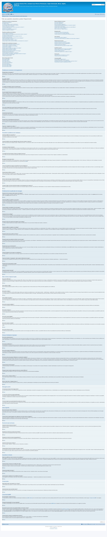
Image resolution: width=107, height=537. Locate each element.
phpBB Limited (29, 497)
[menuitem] (9, 14)
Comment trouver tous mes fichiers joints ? (61, 55)
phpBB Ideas (53, 503)
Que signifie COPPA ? (5, 23)
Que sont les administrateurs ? (59, 22)
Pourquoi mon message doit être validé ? (8, 54)
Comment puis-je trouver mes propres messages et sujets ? (64, 45)
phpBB (26, 161)
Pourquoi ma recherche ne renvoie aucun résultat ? (62, 42)
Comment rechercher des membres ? (60, 44)
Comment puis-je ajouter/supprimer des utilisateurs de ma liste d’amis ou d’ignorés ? (67, 38)
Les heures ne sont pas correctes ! (7, 35)
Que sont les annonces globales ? (7, 62)
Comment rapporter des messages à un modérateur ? (10, 52)
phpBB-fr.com (55, 527)
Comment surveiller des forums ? (60, 50)
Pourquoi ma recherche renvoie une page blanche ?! (62, 43)
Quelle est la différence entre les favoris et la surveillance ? (63, 48)
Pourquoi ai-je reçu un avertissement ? (8, 51)
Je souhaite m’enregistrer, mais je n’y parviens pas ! (10, 24)
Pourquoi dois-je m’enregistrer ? (7, 22)
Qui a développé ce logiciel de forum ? (60, 59)
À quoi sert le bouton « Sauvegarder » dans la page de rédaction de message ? (14, 53)
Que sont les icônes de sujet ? (6, 66)
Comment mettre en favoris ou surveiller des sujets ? (62, 49)
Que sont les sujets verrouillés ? (7, 65)
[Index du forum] (8, 7)
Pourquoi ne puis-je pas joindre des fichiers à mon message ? (11, 50)
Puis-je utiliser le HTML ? (6, 59)
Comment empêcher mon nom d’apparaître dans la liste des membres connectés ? (14, 34)
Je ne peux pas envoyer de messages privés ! (62, 32)
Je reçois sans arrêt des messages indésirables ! (62, 33)
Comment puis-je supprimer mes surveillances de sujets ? (63, 51)
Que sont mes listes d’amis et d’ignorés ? (61, 37)
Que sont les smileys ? (5, 60)
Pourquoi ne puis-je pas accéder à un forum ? (9, 49)
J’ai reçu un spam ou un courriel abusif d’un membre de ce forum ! (64, 34)
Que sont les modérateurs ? (59, 23)
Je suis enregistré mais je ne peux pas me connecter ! (10, 25)
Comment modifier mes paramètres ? (7, 33)
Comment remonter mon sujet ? (7, 55)
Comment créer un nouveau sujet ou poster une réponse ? (11, 44)
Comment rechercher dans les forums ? (61, 41)
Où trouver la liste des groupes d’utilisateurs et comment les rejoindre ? (65, 25)
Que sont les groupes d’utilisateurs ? (60, 24)
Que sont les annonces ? (6, 63)
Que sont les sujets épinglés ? (6, 64)
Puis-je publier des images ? (6, 61)
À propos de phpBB (93, 497)
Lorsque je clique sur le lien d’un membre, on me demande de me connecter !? (15, 40)
